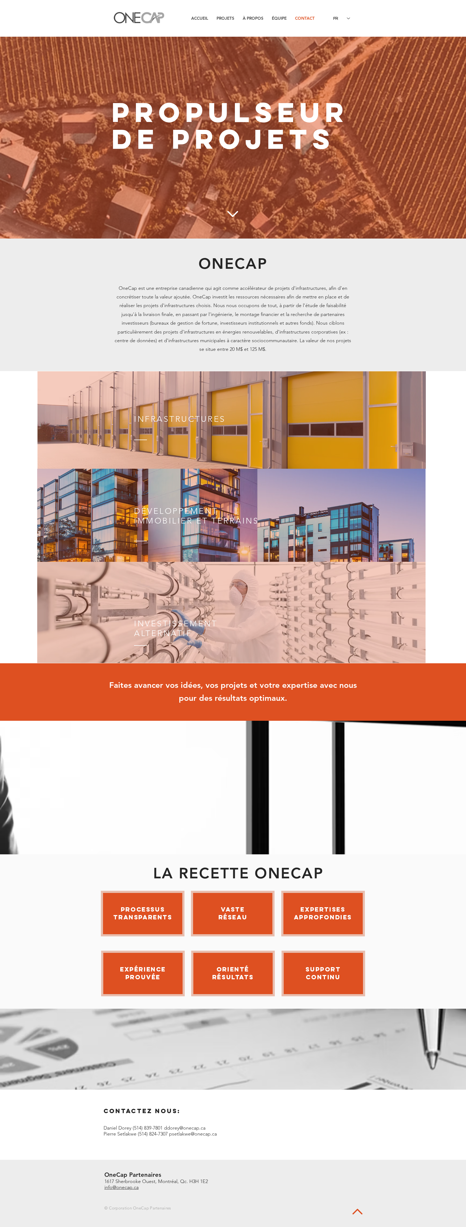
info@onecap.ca (121, 1187)
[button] (225, 18)
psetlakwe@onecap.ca (193, 1134)
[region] (231, 420)
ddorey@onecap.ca (184, 1128)
